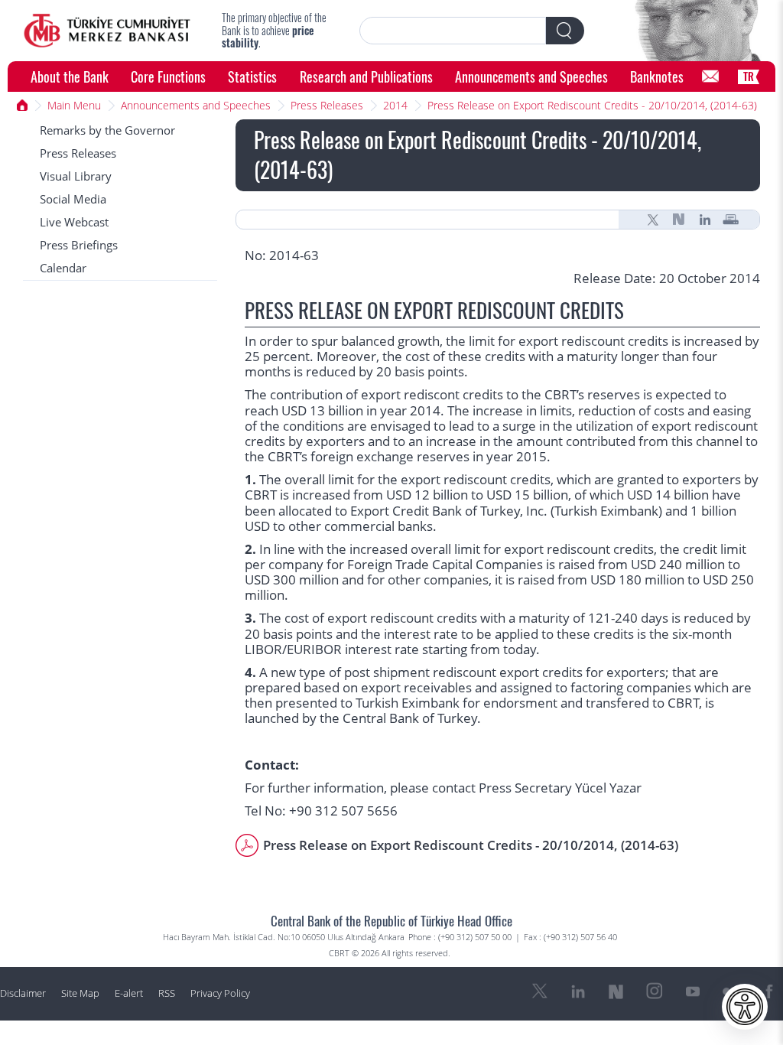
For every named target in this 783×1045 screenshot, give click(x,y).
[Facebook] (769, 991)
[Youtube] (693, 991)
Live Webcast (74, 222)
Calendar (63, 268)
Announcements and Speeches (531, 76)
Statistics (252, 76)
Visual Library (76, 176)
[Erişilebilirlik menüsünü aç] (745, 1007)
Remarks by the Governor (107, 130)
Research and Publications (366, 76)
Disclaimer (23, 993)
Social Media (73, 199)
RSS (166, 993)
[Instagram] (654, 991)
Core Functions (168, 76)
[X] (653, 220)
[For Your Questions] (710, 76)
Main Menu (74, 105)
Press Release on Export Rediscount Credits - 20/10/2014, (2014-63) (592, 105)
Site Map (80, 993)
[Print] (731, 220)
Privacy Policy (220, 993)
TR (748, 76)
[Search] (565, 30)
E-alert (129, 993)
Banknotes (657, 76)
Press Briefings (79, 245)
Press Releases (327, 105)
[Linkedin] (705, 220)
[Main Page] (107, 30)
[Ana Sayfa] (22, 106)
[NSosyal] (679, 220)
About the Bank (70, 76)
